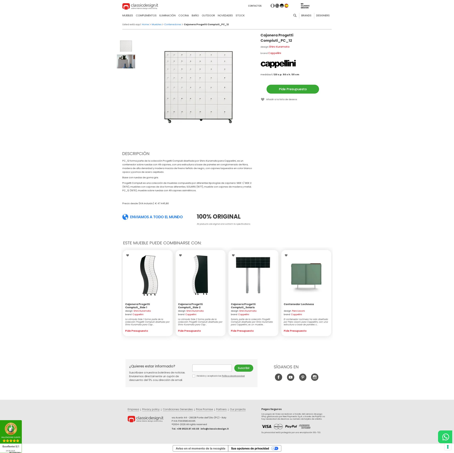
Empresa (133, 409)
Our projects (238, 409)
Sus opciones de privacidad (250, 448)
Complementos (146, 15)
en (277, 6)
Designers (323, 15)
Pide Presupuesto (293, 89)
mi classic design (305, 6)
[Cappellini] (278, 64)
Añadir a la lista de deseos (281, 99)
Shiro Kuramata (279, 46)
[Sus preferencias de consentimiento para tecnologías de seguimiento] (447, 446)
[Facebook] (278, 380)
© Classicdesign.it (150, 419)
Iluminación (167, 15)
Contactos (255, 5)
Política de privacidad (233, 375)
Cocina (183, 15)
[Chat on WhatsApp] (445, 436)
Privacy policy (151, 409)
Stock (240, 15)
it (273, 6)
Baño (195, 15)
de (282, 6)
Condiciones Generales (178, 409)
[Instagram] (314, 380)
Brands (306, 15)
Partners (221, 409)
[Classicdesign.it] (140, 7)
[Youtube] (290, 380)
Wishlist (128, 255)
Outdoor (208, 15)
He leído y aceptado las (220, 375)
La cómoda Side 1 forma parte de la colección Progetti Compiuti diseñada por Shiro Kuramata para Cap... (147, 322)
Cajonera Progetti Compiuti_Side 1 (137, 305)
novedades (225, 15)
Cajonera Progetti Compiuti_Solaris (243, 305)
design (138, 310)
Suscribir (244, 368)
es (286, 6)
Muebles (127, 15)
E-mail (213, 368)
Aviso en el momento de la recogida (200, 448)
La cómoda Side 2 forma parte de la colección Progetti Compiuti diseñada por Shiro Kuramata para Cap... (200, 322)
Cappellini (274, 53)
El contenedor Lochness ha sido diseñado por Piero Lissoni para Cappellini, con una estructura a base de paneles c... (306, 322)
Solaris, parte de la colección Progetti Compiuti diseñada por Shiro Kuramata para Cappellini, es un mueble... (252, 322)
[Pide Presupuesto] (148, 275)
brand (134, 314)
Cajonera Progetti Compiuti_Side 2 (190, 305)
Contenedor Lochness (299, 304)
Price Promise (204, 409)
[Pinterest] (302, 380)
